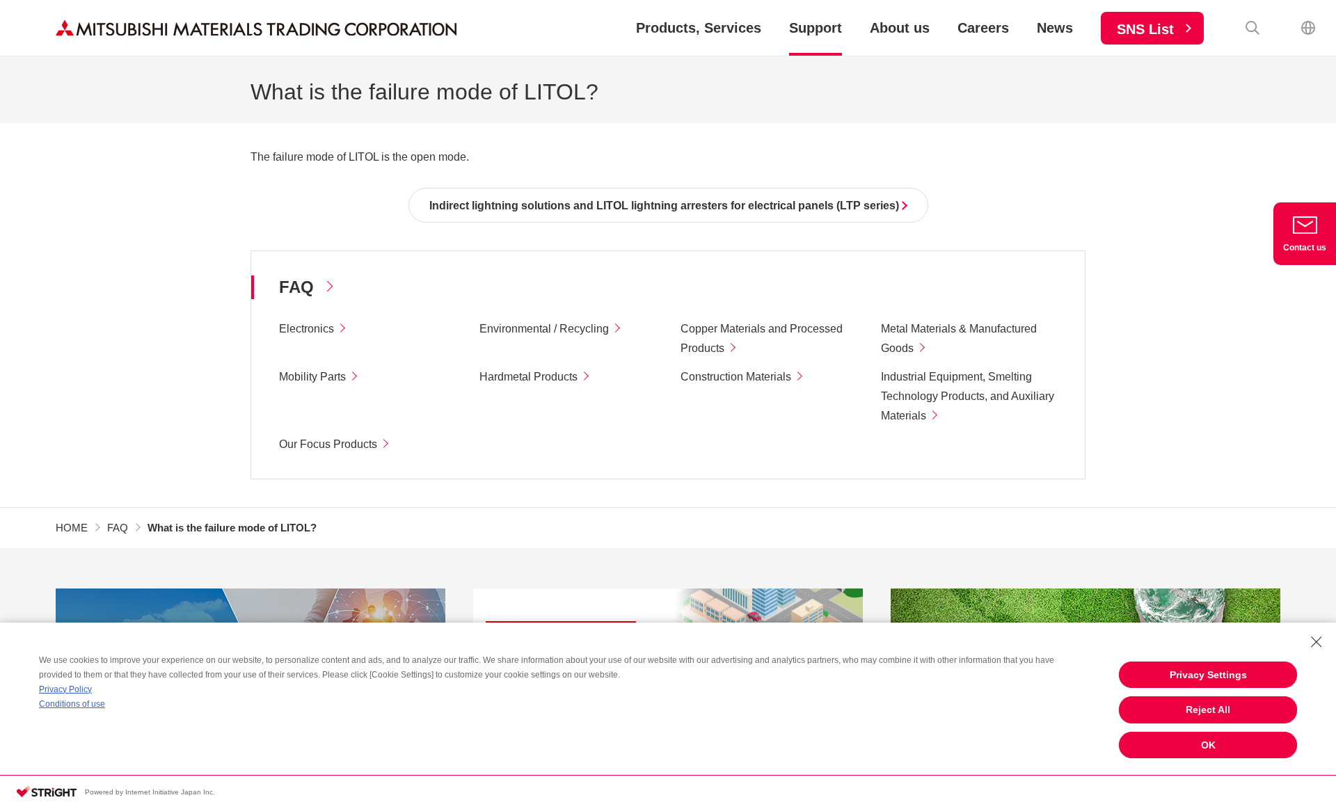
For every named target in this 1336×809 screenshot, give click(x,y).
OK (1208, 745)
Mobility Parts (312, 377)
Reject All (1208, 709)
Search (1252, 28)
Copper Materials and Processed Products (762, 338)
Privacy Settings (1208, 674)
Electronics (306, 329)
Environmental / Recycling (544, 329)
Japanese (1308, 28)
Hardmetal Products (528, 377)
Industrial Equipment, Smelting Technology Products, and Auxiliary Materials (967, 396)
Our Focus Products (328, 444)
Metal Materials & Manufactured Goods (959, 338)
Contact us (1304, 248)
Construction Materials (736, 377)
